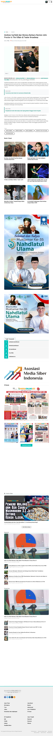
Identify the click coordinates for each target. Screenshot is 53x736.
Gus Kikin (11, 352)
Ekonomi (29, 721)
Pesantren (7, 588)
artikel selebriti (9, 130)
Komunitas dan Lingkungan (10, 711)
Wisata (29, 723)
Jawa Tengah (30, 716)
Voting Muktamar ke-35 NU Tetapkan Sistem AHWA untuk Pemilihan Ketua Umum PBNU (27, 565)
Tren (5, 707)
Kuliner (5, 723)
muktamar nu (12, 356)
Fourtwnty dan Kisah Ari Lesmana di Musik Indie (18, 93)
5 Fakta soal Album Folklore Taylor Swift (13, 179)
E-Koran (6, 385)
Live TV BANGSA (31, 709)
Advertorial (30, 707)
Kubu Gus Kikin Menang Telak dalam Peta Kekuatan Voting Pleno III (20, 560)
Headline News (7, 725)
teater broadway (9, 133)
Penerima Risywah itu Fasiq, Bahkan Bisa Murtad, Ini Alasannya (22, 632)
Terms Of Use (43, 732)
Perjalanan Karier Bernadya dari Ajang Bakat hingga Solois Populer (23, 110)
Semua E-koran (26, 445)
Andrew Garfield (20, 78)
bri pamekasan (12, 349)
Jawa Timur (7, 703)
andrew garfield (19, 130)
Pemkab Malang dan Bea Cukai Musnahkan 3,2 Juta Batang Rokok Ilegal (21, 522)
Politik (5, 721)
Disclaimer (50, 731)
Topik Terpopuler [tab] (9, 339)
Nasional (6, 532)
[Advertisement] (26, 14)
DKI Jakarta (7, 705)
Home (7, 32)
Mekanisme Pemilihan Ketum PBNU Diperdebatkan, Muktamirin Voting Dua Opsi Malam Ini (28, 576)
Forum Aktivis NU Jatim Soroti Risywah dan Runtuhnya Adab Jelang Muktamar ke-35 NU (27, 637)
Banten (29, 705)
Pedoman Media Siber (42, 731)
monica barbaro (29, 130)
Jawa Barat (30, 703)
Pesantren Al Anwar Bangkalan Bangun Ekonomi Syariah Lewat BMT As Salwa (25, 627)
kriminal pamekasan (14, 345)
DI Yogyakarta (7, 716)
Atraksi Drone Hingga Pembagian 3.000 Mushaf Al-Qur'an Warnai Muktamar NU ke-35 (27, 621)
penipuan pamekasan (14, 341)
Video (5, 709)
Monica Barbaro (31, 78)
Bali (5, 719)
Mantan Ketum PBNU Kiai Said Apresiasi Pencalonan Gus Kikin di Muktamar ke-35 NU (27, 581)
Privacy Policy (36, 732)
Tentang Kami (34, 731)
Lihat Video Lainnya (26, 527)
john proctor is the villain (41, 130)
